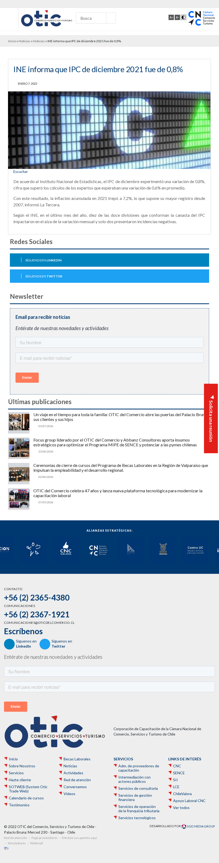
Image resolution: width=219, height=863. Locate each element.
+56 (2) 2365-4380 (36, 597)
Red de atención (77, 780)
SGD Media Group (200, 826)
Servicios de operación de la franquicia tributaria (138, 808)
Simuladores (17, 843)
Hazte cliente (20, 780)
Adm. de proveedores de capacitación (138, 768)
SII (175, 780)
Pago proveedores (45, 838)
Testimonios (19, 805)
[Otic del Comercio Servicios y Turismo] (46, 18)
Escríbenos (23, 631)
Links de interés (184, 759)
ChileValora (182, 794)
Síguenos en (43, 260)
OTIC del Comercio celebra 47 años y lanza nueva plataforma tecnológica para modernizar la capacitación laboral (117, 493)
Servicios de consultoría (138, 788)
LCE (176, 787)
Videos (69, 794)
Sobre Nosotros (22, 766)
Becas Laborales (77, 759)
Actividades (73, 773)
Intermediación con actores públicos (134, 779)
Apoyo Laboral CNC (189, 801)
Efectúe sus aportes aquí (79, 838)
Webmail (36, 843)
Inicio (12, 41)
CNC (177, 766)
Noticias (24, 41)
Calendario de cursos (26, 798)
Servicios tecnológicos (137, 818)
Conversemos (75, 787)
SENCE (179, 773)
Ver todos (181, 808)
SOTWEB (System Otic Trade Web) (28, 789)
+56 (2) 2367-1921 (36, 614)
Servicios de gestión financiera (135, 797)
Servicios (16, 773)
